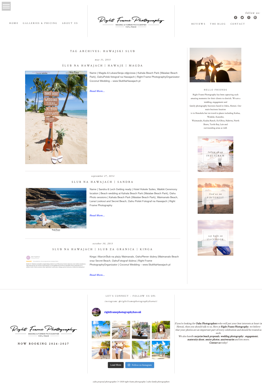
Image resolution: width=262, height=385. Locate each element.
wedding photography (231, 336)
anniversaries (227, 339)
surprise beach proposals (206, 336)
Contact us (214, 342)
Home (13, 23)
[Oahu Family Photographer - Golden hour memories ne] (101, 350)
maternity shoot (195, 339)
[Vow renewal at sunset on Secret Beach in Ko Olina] (121, 330)
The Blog (218, 23)
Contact (237, 23)
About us (70, 23)
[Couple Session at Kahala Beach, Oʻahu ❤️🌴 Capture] (161, 350)
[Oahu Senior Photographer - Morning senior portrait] (161, 330)
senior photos (212, 339)
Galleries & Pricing (40, 23)
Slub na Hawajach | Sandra (103, 182)
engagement (251, 336)
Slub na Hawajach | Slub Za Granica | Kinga (102, 249)
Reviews (198, 23)
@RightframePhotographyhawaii (138, 301)
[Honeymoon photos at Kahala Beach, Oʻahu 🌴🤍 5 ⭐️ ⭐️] (101, 330)
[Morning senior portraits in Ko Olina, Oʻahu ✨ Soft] (141, 330)
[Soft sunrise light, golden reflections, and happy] (121, 350)
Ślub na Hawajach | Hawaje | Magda (102, 65)
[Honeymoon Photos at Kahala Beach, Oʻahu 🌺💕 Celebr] (141, 350)
